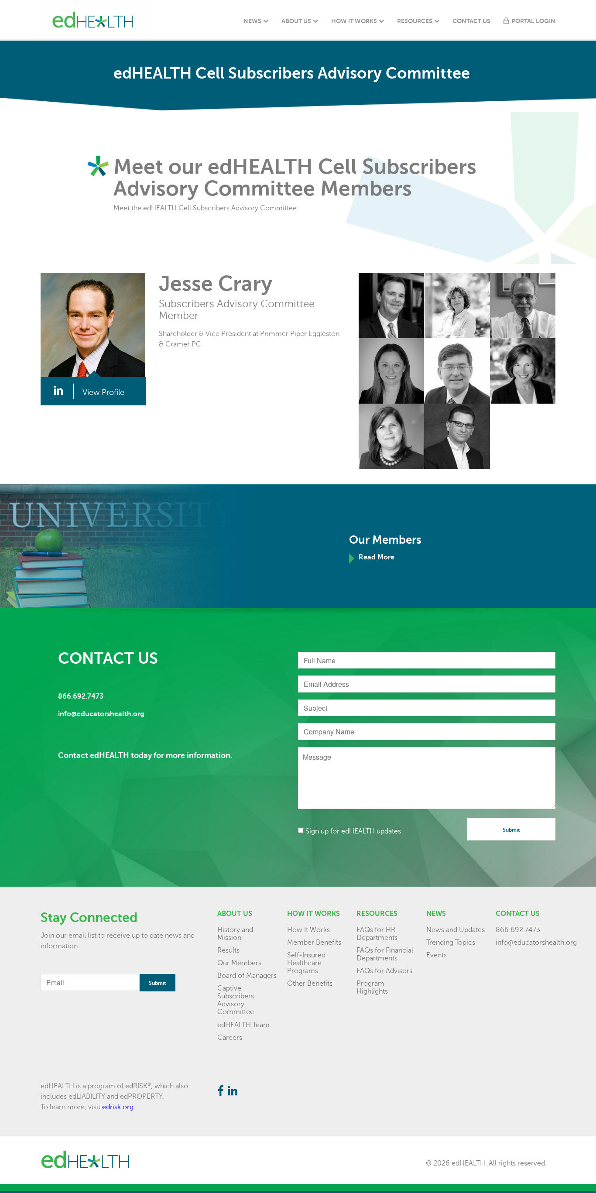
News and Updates (455, 930)
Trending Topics (450, 942)
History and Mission (235, 934)
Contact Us (471, 20)
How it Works (313, 914)
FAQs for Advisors (384, 971)
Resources (414, 20)
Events (436, 955)
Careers (229, 1038)
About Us (296, 20)
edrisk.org (118, 1107)
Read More (376, 557)
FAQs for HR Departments (376, 934)
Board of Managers (247, 976)
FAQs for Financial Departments (384, 954)
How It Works (354, 20)
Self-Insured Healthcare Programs (306, 963)
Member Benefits (314, 942)
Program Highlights (372, 987)
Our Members (239, 963)
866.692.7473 (518, 930)
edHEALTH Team (243, 1025)
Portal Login (533, 20)
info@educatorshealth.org (536, 942)
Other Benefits (309, 983)
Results (228, 950)
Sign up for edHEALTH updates (353, 831)
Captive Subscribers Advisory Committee (235, 1000)
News (252, 20)
